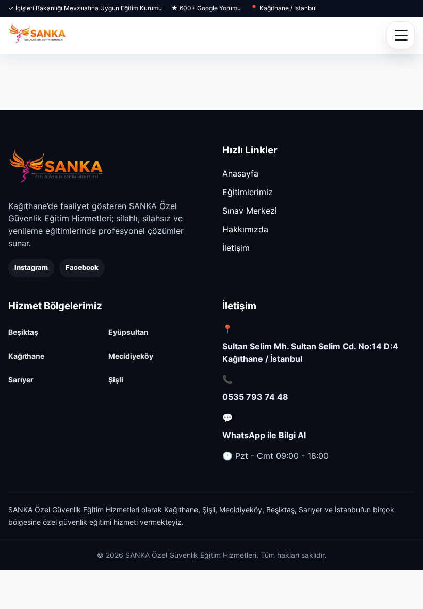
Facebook (82, 267)
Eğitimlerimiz (247, 192)
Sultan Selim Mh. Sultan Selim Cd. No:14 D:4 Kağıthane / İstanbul (310, 352)
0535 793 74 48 (255, 397)
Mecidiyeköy (130, 355)
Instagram (31, 267)
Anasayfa (240, 173)
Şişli (115, 379)
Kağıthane (26, 355)
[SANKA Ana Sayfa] (37, 35)
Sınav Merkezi (249, 210)
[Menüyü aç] (401, 35)
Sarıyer (21, 379)
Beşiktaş (23, 332)
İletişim (236, 248)
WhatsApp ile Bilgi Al (264, 435)
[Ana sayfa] (56, 166)
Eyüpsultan (128, 332)
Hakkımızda (245, 229)
